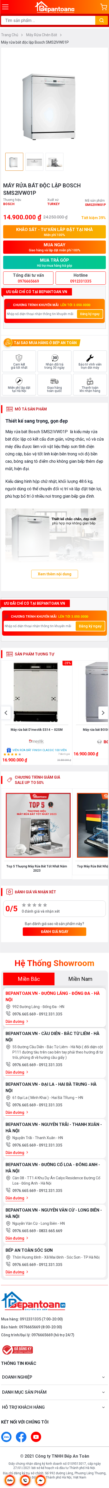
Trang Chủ (10, 35)
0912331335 (30, 1319)
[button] (6, 712)
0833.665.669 (50, 1231)
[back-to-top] (100, 1456)
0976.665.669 (24, 1014)
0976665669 (29, 1327)
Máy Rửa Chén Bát (42, 35)
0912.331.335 (50, 1014)
